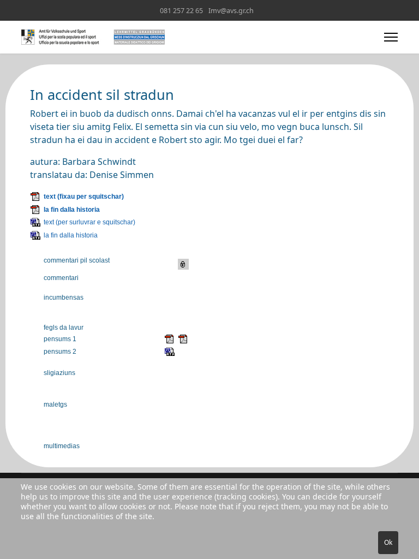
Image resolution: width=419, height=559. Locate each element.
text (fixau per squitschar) (84, 196)
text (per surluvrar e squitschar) (89, 222)
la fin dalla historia (72, 209)
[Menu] (391, 37)
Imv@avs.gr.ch (231, 10)
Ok (388, 542)
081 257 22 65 (181, 10)
